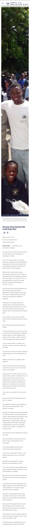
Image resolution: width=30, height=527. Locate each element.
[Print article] (4, 233)
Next (27, 109)
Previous (2, 109)
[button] (2, 3)
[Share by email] (7, 233)
